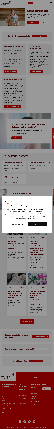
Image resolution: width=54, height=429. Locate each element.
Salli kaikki (37, 224)
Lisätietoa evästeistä (27, 229)
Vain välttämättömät (17, 224)
